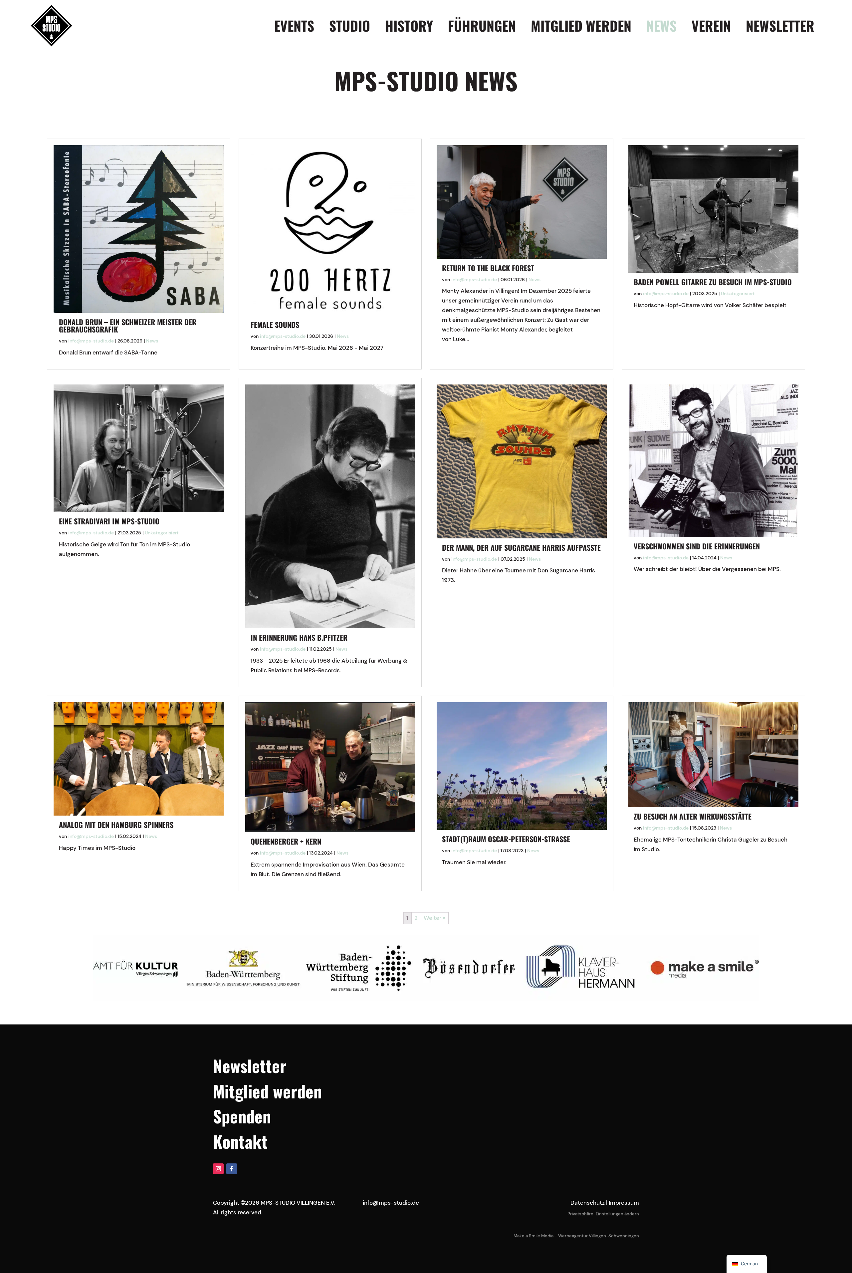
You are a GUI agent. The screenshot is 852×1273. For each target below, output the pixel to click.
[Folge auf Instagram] (218, 1168)
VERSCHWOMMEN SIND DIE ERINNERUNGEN (697, 546)
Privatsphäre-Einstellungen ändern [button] (603, 1214)
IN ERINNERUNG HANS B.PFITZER (299, 637)
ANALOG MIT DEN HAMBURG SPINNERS (116, 824)
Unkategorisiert (738, 294)
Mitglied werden (267, 1090)
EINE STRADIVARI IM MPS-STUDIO (109, 521)
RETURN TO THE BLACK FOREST (488, 268)
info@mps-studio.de (91, 341)
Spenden (242, 1115)
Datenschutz (587, 1202)
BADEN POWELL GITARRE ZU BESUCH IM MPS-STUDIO (713, 282)
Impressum (624, 1202)
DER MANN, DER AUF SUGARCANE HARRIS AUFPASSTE (521, 547)
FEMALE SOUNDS (275, 324)
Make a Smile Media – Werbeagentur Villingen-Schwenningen (576, 1236)
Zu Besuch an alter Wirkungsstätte (692, 816)
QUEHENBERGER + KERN (286, 841)
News (152, 341)
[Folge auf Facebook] (231, 1168)
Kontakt (240, 1141)
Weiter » (434, 918)
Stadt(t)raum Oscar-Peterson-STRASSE (506, 839)
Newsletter (249, 1065)
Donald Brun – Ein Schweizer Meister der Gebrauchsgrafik (127, 325)
